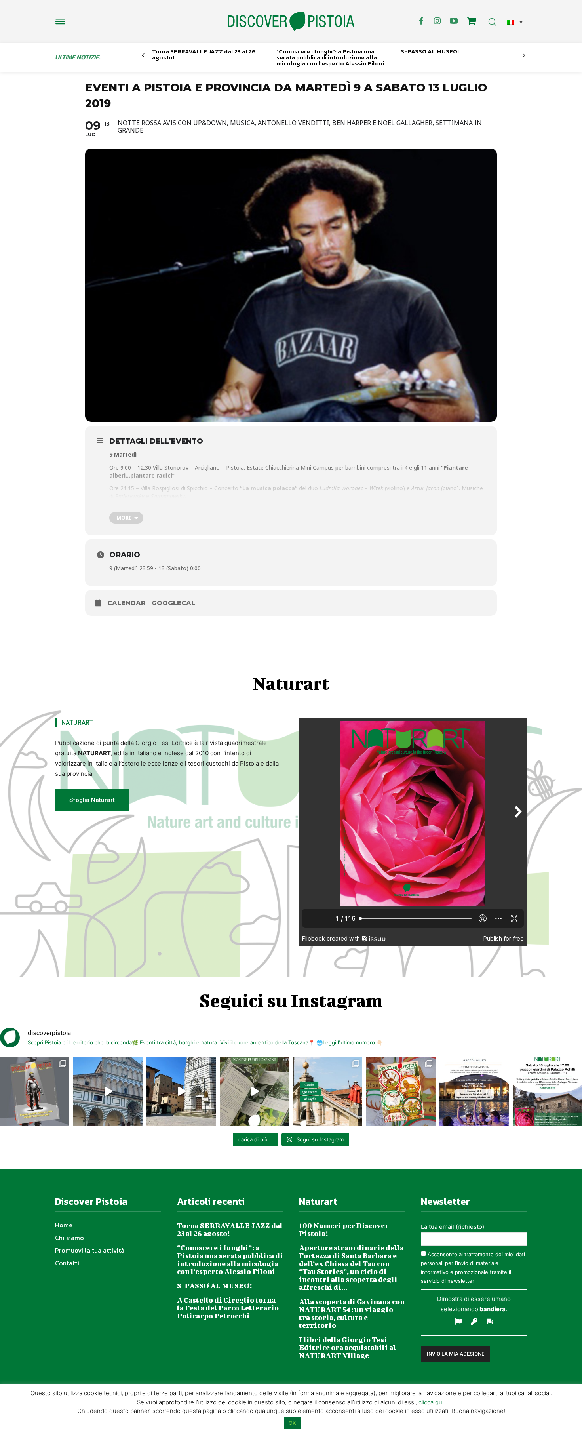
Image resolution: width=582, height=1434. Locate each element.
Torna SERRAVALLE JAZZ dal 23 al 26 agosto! (204, 54)
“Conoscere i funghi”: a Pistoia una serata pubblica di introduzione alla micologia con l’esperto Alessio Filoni (330, 57)
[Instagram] (437, 21)
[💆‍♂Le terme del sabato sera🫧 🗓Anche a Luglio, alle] (474, 1091)
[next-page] (524, 56)
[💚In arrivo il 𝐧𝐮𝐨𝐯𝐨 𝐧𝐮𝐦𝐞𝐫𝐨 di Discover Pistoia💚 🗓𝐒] (401, 1091)
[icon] (471, 22)
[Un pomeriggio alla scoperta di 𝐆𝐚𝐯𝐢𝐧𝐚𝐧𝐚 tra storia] (547, 1091)
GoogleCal (173, 603)
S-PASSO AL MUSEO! (430, 51)
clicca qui (430, 1402)
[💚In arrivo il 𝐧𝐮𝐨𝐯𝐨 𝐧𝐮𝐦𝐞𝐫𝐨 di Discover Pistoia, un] (34, 1091)
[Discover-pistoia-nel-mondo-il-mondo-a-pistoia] (291, 21)
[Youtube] (454, 21)
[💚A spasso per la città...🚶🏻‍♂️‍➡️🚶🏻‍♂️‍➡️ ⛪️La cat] (181, 1091)
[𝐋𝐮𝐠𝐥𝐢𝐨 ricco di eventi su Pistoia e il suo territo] (327, 1091)
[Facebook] (421, 21)
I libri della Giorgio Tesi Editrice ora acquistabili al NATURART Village (347, 1347)
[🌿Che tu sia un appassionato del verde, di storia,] (254, 1091)
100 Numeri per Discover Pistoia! (344, 1229)
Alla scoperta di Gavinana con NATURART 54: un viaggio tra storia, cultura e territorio (352, 1313)
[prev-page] (143, 56)
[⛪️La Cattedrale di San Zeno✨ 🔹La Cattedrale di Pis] (108, 1091)
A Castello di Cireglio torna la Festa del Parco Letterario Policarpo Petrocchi (228, 1308)
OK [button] (292, 1423)
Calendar (126, 603)
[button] (515, 22)
